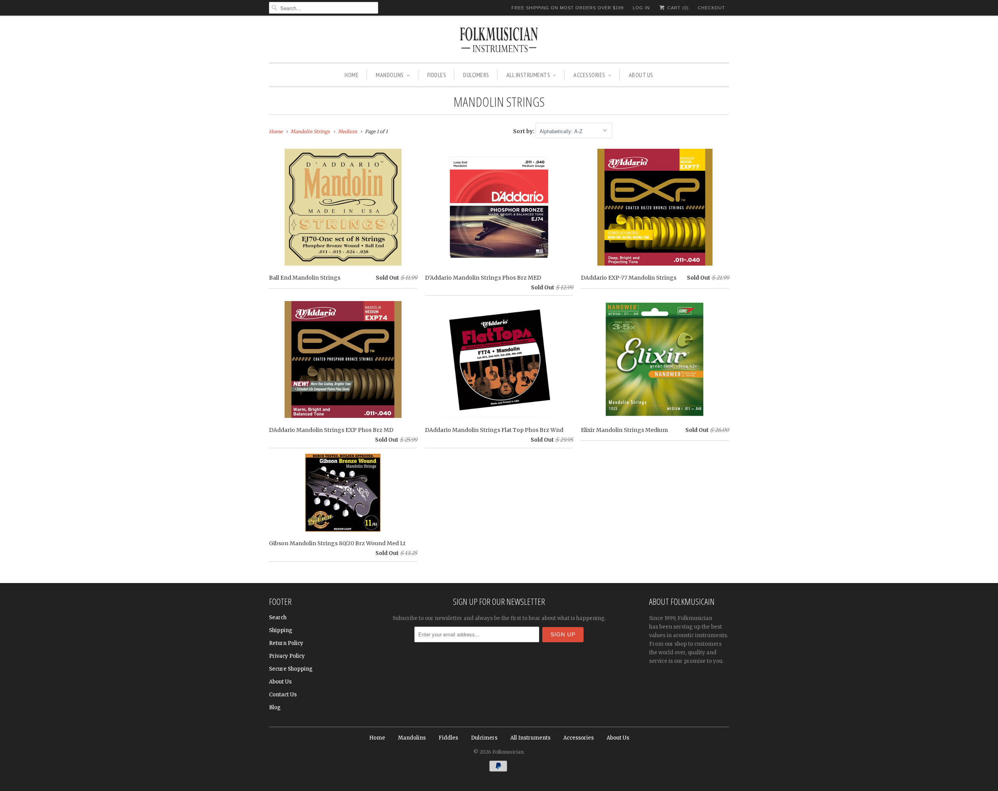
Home (352, 75)
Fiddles (436, 75)
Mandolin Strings (499, 102)
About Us (641, 75)
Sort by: (524, 131)
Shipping (280, 630)
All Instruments (528, 75)
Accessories (589, 75)
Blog (275, 707)
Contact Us (283, 694)
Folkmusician (508, 752)
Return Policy (286, 643)
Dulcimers (476, 75)
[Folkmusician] (499, 41)
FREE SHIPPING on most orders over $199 (567, 7)
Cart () (677, 7)
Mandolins (390, 75)
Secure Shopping (291, 669)
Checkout (711, 7)
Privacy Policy (287, 656)
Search (278, 617)
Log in (641, 7)
